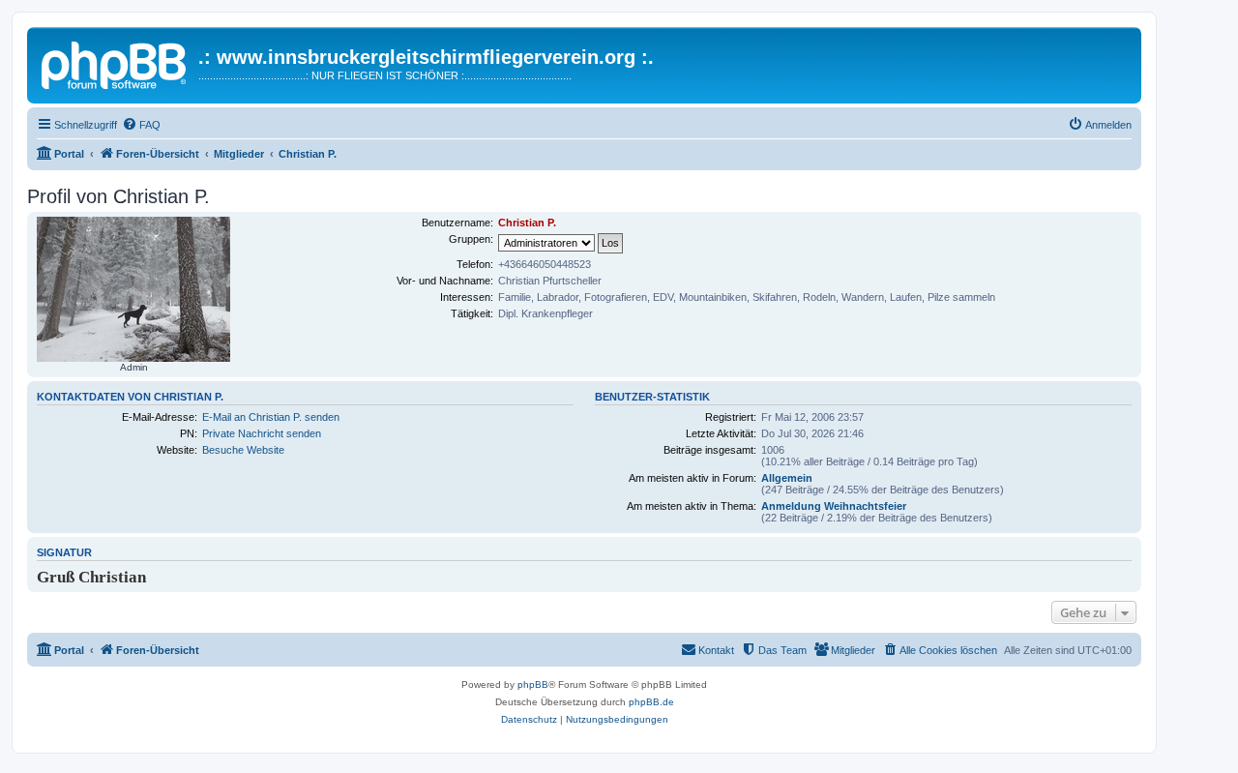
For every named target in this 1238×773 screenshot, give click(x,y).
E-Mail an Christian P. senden (270, 417)
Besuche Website (243, 450)
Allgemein (786, 478)
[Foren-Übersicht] (115, 63)
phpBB (532, 684)
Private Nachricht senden (261, 433)
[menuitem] (141, 124)
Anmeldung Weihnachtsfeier (833, 506)
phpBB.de (651, 702)
